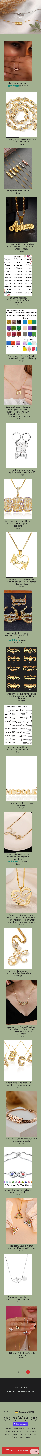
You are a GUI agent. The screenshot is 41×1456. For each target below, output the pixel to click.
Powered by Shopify (20, 1440)
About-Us (8, 1428)
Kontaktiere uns (18, 1428)
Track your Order (24, 1437)
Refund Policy (10, 1431)
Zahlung (20, 1431)
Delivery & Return (11, 1434)
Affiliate (14, 1437)
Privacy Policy (31, 1428)
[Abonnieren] (33, 1391)
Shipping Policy (30, 1431)
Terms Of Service (30, 1434)
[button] (13, 86)
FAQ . (20, 1434)
